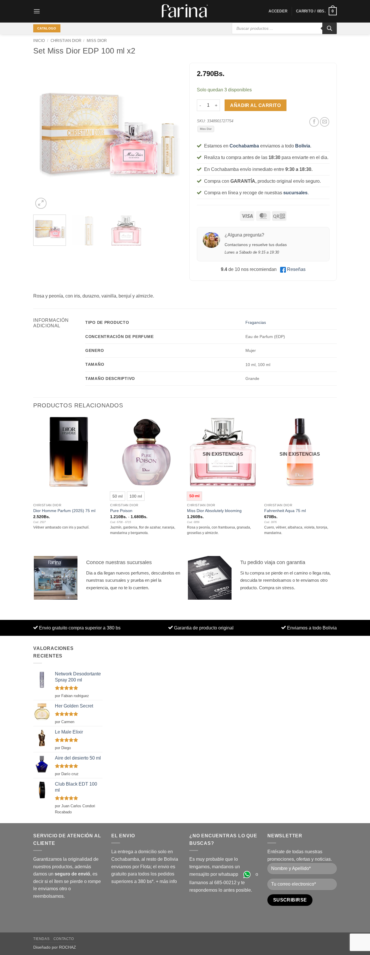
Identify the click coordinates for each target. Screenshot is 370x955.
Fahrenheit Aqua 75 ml (285, 510)
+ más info (166, 881)
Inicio (39, 40)
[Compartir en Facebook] (314, 122)
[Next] (170, 136)
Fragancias (255, 322)
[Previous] (43, 136)
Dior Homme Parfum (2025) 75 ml (64, 510)
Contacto (63, 939)
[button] (36, 11)
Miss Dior (97, 40)
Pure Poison (121, 510)
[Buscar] (329, 28)
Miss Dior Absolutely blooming (214, 510)
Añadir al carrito (255, 105)
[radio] (117, 496)
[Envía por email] (325, 122)
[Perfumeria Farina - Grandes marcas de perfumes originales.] (185, 11)
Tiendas (41, 939)
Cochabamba (244, 145)
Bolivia (302, 145)
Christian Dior (66, 40)
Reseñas (296, 269)
